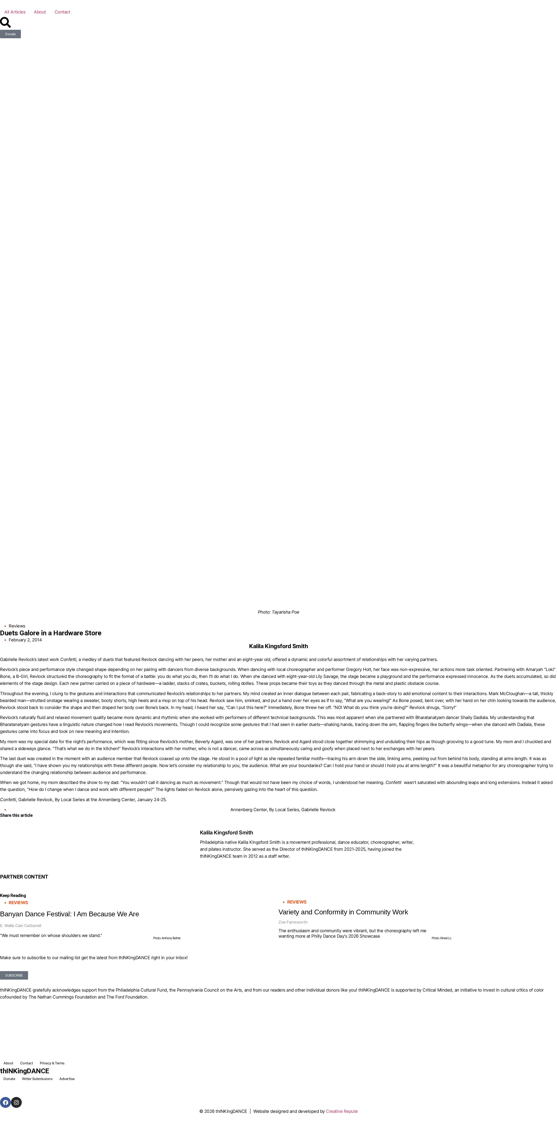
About (40, 12)
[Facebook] (5, 1102)
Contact (62, 12)
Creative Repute (342, 1111)
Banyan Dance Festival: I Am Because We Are (69, 914)
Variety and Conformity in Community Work (343, 912)
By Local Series (284, 809)
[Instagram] (16, 1102)
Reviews (17, 626)
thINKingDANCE (24, 1071)
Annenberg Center (248, 809)
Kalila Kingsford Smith (226, 832)
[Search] (5, 22)
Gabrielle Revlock (318, 809)
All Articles (14, 12)
